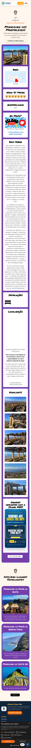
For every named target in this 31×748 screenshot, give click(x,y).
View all (15, 694)
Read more (9, 729)
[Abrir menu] (27, 744)
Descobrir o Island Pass (15, 712)
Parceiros (3, 721)
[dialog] (15, 735)
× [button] (29, 723)
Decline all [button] (23, 741)
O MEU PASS (20, 3)
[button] (15, 745)
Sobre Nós (4, 719)
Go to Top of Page (15, 556)
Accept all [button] (8, 741)
